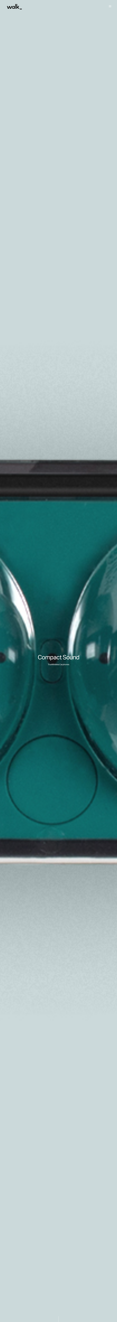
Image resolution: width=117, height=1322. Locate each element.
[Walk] (14, 6)
